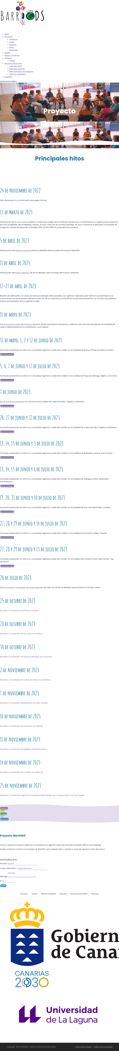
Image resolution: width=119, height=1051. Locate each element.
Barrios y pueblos (12, 55)
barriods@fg (6, 859)
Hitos (11, 47)
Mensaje (3, 876)
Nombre (3, 863)
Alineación (13, 50)
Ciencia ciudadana (17, 74)
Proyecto (9, 36)
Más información (7, 354)
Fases (11, 42)
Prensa (12, 60)
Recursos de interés (79, 893)
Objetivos (13, 39)
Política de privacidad (103, 1047)
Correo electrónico (8, 868)
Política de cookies (83, 1047)
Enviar (3, 886)
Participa (8, 77)
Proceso (12, 44)
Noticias (8, 58)
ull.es (14, 859)
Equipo (35, 893)
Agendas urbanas (17, 69)
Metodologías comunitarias (21, 71)
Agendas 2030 (15, 66)
